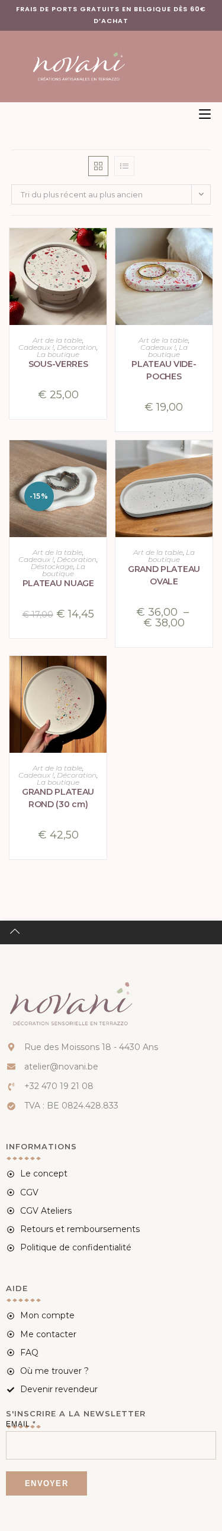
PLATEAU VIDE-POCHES (163, 370)
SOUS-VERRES (58, 364)
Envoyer (46, 1483)
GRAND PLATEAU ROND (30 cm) (58, 798)
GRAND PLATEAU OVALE (164, 575)
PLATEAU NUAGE (58, 583)
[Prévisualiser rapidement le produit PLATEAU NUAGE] (100, 461)
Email (21, 1424)
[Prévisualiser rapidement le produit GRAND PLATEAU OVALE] (206, 461)
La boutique (58, 354)
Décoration (76, 347)
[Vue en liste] (124, 166)
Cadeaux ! (36, 347)
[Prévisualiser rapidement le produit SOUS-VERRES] (100, 249)
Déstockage (52, 566)
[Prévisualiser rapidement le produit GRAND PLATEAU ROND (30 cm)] (100, 676)
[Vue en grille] (98, 166)
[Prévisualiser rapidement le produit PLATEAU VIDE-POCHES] (206, 249)
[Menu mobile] (200, 114)
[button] (100, 279)
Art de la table (57, 340)
